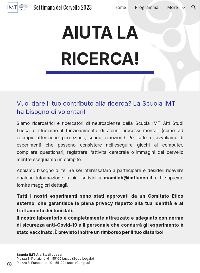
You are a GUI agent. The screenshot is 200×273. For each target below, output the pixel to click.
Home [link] (120, 7)
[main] (100, 45)
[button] (194, 7)
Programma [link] (146, 7)
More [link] (172, 7)
